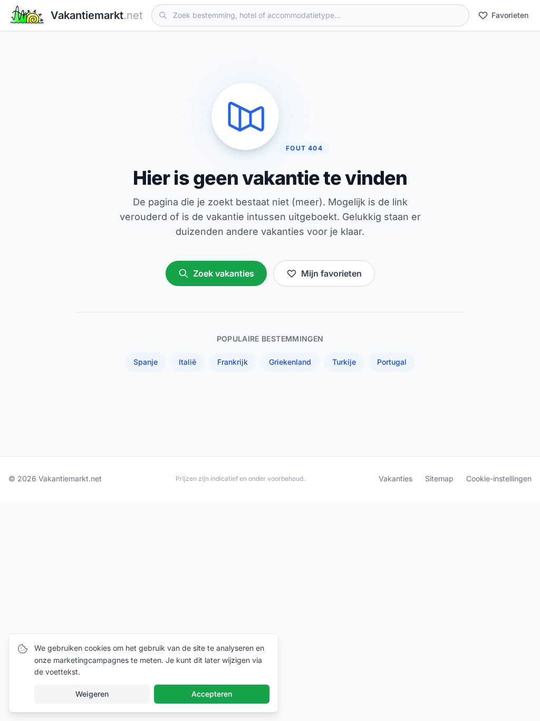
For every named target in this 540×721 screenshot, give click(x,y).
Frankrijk (232, 361)
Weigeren (92, 693)
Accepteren (211, 693)
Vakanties (395, 478)
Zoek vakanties (223, 273)
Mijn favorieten (331, 273)
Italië (187, 361)
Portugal (392, 361)
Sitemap (439, 478)
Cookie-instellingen (499, 478)
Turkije (344, 361)
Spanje (145, 361)
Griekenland (290, 361)
